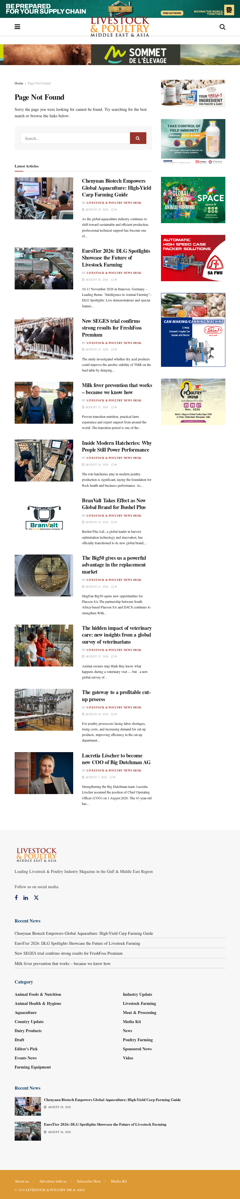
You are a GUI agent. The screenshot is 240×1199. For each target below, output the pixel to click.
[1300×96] (120, 8)
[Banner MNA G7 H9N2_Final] (193, 141)
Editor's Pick (26, 1049)
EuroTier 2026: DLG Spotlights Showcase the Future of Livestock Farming (116, 257)
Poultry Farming (138, 1040)
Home (19, 83)
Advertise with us (53, 1181)
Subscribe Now (89, 1181)
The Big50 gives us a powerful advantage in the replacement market (114, 564)
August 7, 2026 (96, 777)
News (127, 1030)
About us (22, 1181)
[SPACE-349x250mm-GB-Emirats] (193, 199)
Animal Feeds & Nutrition (38, 994)
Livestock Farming (139, 1003)
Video (128, 1058)
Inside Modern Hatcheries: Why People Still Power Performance (117, 446)
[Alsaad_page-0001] (193, 401)
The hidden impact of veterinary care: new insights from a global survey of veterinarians (117, 634)
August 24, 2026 (96, 349)
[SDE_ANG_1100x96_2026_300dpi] (120, 54)
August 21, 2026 (96, 407)
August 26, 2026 (96, 279)
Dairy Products (28, 1030)
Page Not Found (39, 83)
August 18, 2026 (96, 464)
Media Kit (132, 1021)
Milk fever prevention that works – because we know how (117, 388)
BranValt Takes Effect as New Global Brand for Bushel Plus (114, 503)
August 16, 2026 (96, 522)
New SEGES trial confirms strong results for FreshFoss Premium (112, 327)
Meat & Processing (139, 1012)
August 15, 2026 (96, 656)
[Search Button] (138, 138)
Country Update (29, 1021)
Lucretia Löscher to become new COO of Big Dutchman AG (116, 759)
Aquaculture (26, 1012)
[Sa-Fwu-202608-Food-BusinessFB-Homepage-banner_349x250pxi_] (193, 257)
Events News (26, 1058)
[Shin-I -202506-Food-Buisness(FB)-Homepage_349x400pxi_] (193, 329)
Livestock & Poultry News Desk (114, 203)
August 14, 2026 (96, 586)
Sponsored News (137, 1049)
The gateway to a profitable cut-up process (116, 695)
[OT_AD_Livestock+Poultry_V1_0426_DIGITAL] (193, 93)
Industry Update (137, 994)
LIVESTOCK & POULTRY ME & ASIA (55, 1189)
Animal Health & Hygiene (38, 1003)
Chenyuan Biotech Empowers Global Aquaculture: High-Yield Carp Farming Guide (116, 187)
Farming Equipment (33, 1067)
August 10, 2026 (96, 714)
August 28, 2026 (96, 209)
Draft (19, 1040)
